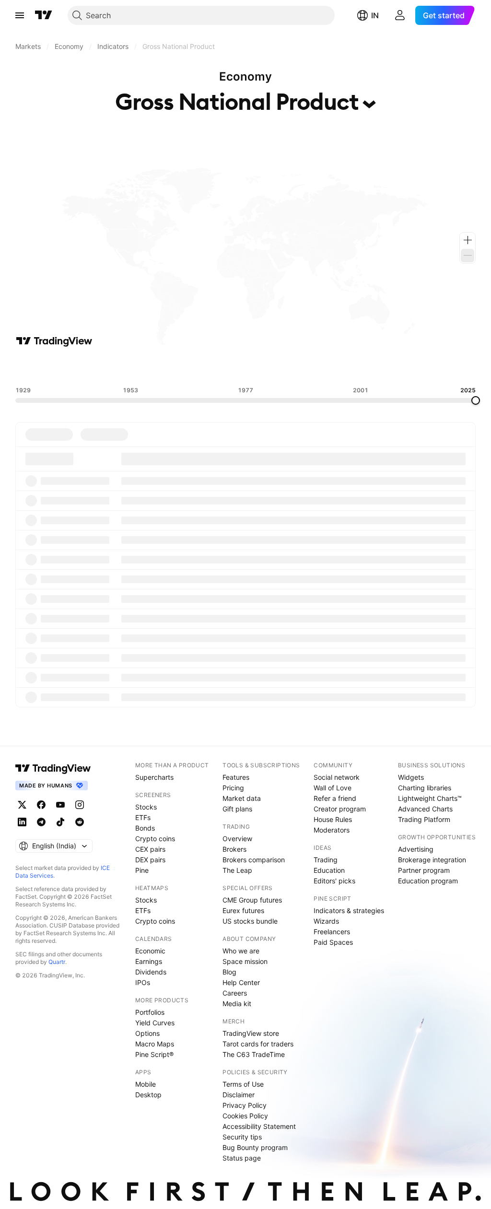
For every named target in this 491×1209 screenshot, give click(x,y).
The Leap (237, 870)
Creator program (340, 809)
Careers (234, 993)
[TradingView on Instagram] (79, 804)
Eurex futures (243, 910)
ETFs (143, 817)
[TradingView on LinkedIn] (22, 822)
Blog (229, 972)
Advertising (415, 849)
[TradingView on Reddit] (79, 822)
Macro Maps (154, 1044)
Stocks (146, 807)
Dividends (150, 972)
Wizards (326, 921)
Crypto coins (155, 838)
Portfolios (149, 1012)
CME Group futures (252, 900)
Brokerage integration (432, 860)
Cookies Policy (245, 1116)
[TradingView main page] (43, 15)
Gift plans (237, 809)
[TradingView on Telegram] (41, 822)
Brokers (234, 849)
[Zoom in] (467, 240)
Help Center (241, 982)
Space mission (245, 961)
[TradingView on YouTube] (60, 804)
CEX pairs (150, 849)
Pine (142, 870)
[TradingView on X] (22, 804)
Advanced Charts (425, 809)
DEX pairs (150, 860)
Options (147, 1033)
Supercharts (154, 777)
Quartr (56, 961)
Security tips (242, 1137)
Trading (326, 860)
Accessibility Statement (259, 1126)
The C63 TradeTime (253, 1054)
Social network (337, 777)
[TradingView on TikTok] (60, 822)
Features (235, 777)
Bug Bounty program (255, 1147)
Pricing (233, 788)
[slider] (475, 400)
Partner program (424, 870)
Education (329, 870)
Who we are (240, 951)
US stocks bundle (250, 921)
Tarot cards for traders (257, 1044)
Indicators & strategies (349, 910)
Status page (241, 1158)
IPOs (142, 982)
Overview (237, 838)
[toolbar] (245, 367)
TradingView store (250, 1033)
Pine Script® (154, 1054)
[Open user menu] (399, 15)
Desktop (148, 1095)
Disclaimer (238, 1095)
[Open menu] (19, 15)
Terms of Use (243, 1084)
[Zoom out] (467, 255)
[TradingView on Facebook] (41, 804)
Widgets (411, 777)
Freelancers (332, 931)
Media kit (236, 1003)
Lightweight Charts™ (430, 798)
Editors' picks (334, 881)
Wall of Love (332, 788)
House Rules (333, 819)
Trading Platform (424, 819)
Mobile (145, 1084)
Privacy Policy (244, 1105)
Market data (241, 798)
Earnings (148, 961)
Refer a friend (335, 798)
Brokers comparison (253, 860)
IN (375, 15)
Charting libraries (424, 788)
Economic (150, 951)
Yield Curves (155, 1023)
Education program (428, 881)
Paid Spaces (333, 942)
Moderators (332, 830)
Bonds (145, 828)
